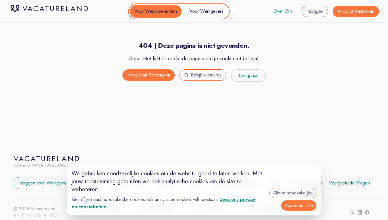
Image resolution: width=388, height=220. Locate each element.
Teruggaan (248, 75)
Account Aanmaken (355, 11)
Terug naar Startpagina (148, 75)
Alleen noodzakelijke (293, 193)
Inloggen (314, 11)
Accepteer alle (299, 205)
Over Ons (283, 11)
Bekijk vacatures (206, 75)
